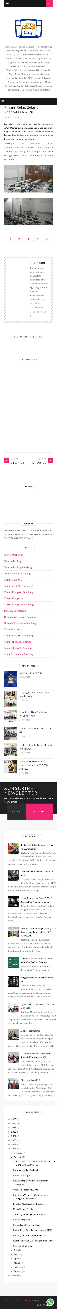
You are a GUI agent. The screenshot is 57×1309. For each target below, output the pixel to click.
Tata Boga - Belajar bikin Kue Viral (30, 1214)
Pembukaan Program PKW (26, 1225)
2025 (13, 1119)
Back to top (44, 1305)
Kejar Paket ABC (13, 579)
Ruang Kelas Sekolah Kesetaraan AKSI (32, 1230)
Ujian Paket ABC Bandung (18, 648)
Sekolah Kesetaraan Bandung (20, 617)
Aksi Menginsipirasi (30, 1030)
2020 (13, 1140)
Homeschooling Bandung (18, 567)
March (17, 1262)
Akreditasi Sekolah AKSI (31, 672)
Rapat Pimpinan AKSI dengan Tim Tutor (33, 1240)
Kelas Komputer (21, 1219)
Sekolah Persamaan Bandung (20, 623)
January (17, 1271)
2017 (13, 1275)
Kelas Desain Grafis (23, 1209)
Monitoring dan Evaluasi (25, 1170)
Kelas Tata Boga (21, 1175)
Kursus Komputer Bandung (19, 604)
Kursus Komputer (13, 598)
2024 (13, 1123)
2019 (13, 1144)
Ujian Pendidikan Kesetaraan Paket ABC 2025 (33, 714)
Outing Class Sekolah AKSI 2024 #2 (35, 730)
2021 (13, 1136)
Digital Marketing (13, 554)
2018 (13, 1148)
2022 (13, 1131)
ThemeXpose (27, 1300)
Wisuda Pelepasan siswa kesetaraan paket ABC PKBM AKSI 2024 (33, 765)
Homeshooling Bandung (17, 573)
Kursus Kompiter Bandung (18, 592)
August (17, 1157)
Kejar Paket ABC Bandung (18, 586)
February (18, 1267)
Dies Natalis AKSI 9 (30, 1080)
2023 (13, 1127)
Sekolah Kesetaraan (15, 610)
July (16, 1250)
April (16, 1258)
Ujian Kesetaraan (13, 629)
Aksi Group (38, 263)
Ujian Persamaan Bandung (18, 654)
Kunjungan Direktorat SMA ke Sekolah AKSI (34, 694)
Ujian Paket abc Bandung (17, 641)
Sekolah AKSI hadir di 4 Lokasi (28, 1204)
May (16, 1254)
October (18, 1153)
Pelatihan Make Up (23, 1246)
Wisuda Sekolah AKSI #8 (25, 1189)
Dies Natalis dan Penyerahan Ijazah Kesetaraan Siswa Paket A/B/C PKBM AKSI (38, 932)
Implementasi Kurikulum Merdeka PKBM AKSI (35, 747)
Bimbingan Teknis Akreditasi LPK (30, 1235)
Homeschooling (12, 561)
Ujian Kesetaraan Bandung (18, 635)
